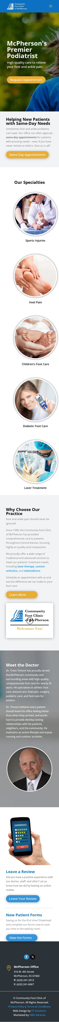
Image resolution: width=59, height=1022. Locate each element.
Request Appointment (26, 80)
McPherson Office (26, 967)
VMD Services (37, 1015)
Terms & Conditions (39, 1006)
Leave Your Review (23, 899)
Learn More (17, 595)
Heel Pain (35, 302)
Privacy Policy (16, 1006)
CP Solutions (38, 1011)
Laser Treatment (35, 488)
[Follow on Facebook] (26, 956)
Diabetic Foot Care (35, 426)
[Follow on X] (32, 956)
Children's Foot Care (35, 364)
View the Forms (20, 938)
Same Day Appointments (27, 155)
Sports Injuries (35, 240)
